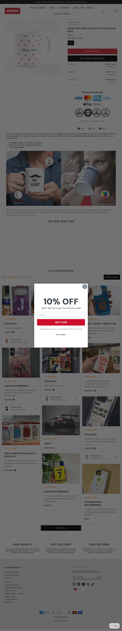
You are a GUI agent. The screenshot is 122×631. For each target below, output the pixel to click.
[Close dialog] (85, 287)
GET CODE (61, 322)
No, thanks (61, 334)
